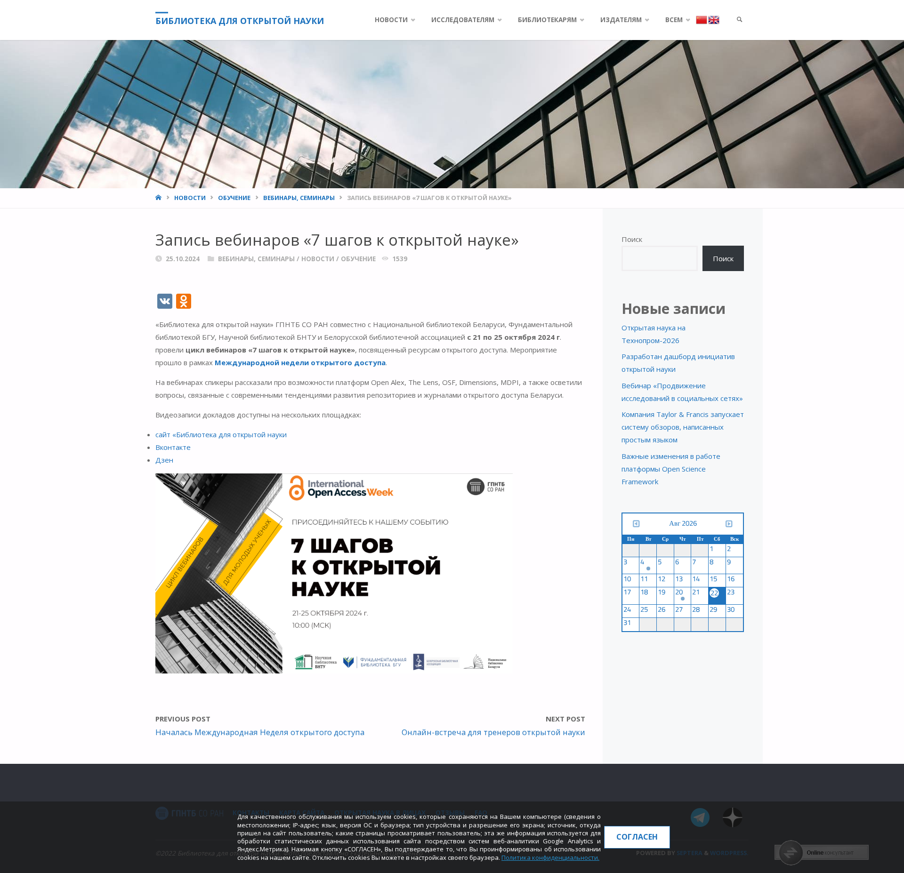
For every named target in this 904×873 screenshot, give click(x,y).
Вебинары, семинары (299, 197)
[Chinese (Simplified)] (702, 19)
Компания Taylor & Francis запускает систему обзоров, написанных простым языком (683, 426)
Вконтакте (173, 447)
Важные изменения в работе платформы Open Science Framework (671, 468)
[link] (740, 20)
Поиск (632, 239)
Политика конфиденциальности (549, 857)
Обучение (234, 197)
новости (190, 197)
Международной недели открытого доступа (300, 362)
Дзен (164, 460)
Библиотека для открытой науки (239, 20)
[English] (713, 19)
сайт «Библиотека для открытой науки (221, 434)
